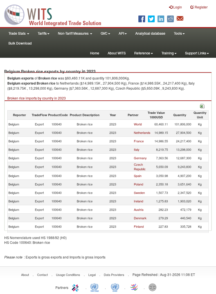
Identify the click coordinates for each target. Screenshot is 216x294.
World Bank (153, 287)
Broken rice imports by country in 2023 (36, 98)
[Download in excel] (202, 105)
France (139, 141)
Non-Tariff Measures (73, 33)
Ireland (138, 201)
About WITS (117, 52)
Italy (137, 149)
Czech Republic (140, 166)
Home (94, 52)
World (138, 124)
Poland (138, 184)
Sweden (139, 192)
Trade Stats (17, 33)
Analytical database (150, 33)
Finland (139, 226)
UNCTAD (95, 287)
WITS (56, 14)
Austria (138, 209)
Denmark (140, 218)
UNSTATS (115, 287)
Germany (140, 158)
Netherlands (142, 132)
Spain (137, 175)
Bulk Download (20, 43)
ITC (76, 287)
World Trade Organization (134, 287)
